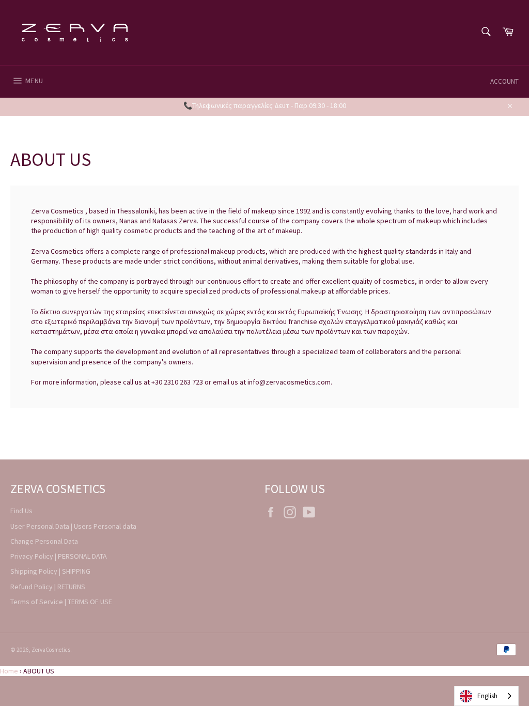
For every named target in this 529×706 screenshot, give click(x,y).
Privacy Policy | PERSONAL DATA (58, 556)
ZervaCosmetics (51, 649)
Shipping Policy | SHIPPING (50, 571)
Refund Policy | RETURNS (47, 586)
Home (9, 671)
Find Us (21, 510)
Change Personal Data (44, 541)
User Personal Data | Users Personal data (73, 526)
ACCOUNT (504, 81)
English (487, 696)
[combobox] (486, 696)
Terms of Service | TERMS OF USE (61, 601)
